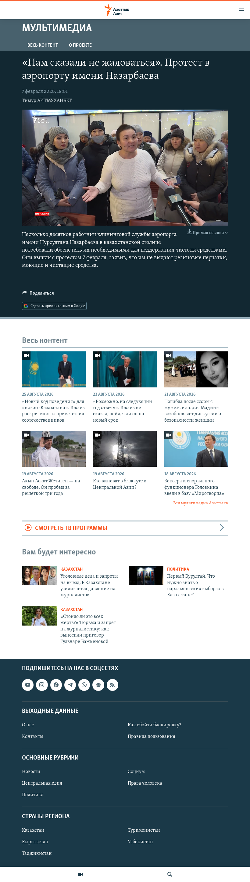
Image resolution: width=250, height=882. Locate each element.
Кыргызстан (35, 842)
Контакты (32, 736)
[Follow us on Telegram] (70, 685)
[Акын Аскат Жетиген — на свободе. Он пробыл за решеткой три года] (54, 449)
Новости (31, 771)
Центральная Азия (42, 783)
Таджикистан (37, 853)
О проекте (80, 45)
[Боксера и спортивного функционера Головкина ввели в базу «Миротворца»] (196, 449)
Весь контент (42, 45)
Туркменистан (144, 830)
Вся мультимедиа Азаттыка (200, 503)
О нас (28, 725)
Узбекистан (140, 842)
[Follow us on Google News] (98, 685)
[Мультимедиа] (80, 874)
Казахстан (71, 569)
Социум (136, 771)
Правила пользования (151, 736)
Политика (178, 569)
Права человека (145, 783)
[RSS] (112, 685)
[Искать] (170, 874)
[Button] (38, 294)
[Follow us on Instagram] (42, 685)
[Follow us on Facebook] (56, 685)
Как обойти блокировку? (154, 725)
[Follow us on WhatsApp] (84, 685)
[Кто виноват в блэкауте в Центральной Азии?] (125, 449)
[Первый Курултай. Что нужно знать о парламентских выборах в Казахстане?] (146, 575)
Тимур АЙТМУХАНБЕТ (47, 100)
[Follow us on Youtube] (28, 685)
